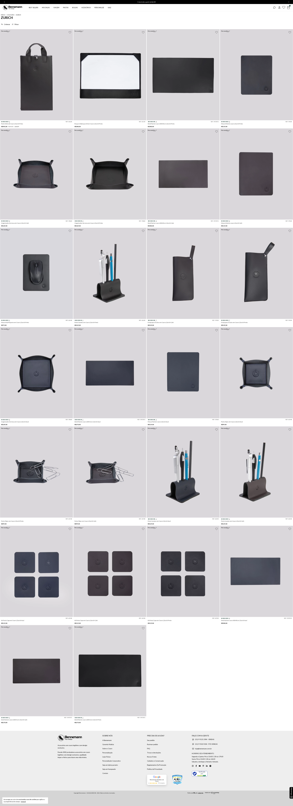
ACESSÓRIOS (86, 7)
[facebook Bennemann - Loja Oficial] (196, 766)
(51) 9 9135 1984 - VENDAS (204, 739)
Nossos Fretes (152, 757)
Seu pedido (151, 740)
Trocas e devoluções (154, 753)
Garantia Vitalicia (108, 744)
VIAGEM (56, 7)
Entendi (23, 801)
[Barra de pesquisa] (274, 8)
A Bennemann (107, 740)
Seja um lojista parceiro (110, 765)
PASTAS (65, 7)
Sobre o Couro (107, 748)
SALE (109, 7)
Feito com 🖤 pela (192, 793)
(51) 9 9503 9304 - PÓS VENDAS (206, 744)
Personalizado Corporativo (111, 761)
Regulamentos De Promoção (156, 765)
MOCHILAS (46, 7)
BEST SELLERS (33, 7)
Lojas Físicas (106, 757)
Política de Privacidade (154, 769)
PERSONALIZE (99, 7)
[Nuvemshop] (212, 794)
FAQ (148, 748)
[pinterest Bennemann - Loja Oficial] (203, 766)
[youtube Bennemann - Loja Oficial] (200, 766)
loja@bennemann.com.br (203, 749)
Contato (105, 773)
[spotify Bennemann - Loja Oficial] (210, 766)
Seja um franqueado (109, 769)
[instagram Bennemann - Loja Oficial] (193, 766)
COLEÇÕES (10, 15)
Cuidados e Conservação (155, 761)
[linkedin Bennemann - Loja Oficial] (207, 766)
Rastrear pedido (152, 744)
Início (3, 15)
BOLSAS (75, 7)
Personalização (107, 753)
